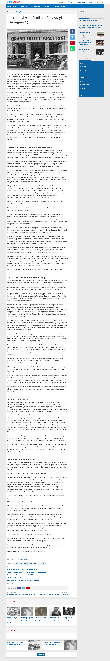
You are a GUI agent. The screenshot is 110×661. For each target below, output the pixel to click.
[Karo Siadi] (13, 2)
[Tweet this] (72, 37)
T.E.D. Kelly (42, 563)
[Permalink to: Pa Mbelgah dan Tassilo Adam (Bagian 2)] (55, 611)
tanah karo (83, 77)
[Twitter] (24, 588)
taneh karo (83, 74)
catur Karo (83, 88)
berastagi (19, 563)
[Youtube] (28, 588)
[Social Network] (100, 2)
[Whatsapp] (72, 48)
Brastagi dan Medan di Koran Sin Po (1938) (20, 575)
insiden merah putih (30, 563)
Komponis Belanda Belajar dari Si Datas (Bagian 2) (27, 619)
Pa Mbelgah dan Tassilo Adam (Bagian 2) (54, 619)
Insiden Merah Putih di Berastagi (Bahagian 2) (54, 593)
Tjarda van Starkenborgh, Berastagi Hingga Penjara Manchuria (26, 572)
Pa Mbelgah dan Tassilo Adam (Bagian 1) (68, 619)
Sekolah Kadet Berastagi (15, 577)
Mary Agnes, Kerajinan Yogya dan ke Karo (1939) (22, 569)
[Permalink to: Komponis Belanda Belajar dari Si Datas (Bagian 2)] (27, 611)
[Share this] (72, 31)
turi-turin (83, 92)
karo (81, 63)
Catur (81, 81)
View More (41, 654)
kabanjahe (83, 70)
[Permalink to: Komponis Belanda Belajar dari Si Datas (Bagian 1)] (41, 611)
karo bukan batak (85, 84)
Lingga (82, 95)
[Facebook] (19, 588)
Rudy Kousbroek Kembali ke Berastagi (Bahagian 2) (23, 580)
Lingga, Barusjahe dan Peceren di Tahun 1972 (21, 593)
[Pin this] (72, 43)
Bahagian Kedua (23, 559)
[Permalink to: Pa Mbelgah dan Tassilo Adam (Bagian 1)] (69, 611)
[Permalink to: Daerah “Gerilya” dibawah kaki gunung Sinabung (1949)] (13, 611)
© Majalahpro (82, 103)
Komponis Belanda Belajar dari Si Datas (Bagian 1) (41, 619)
